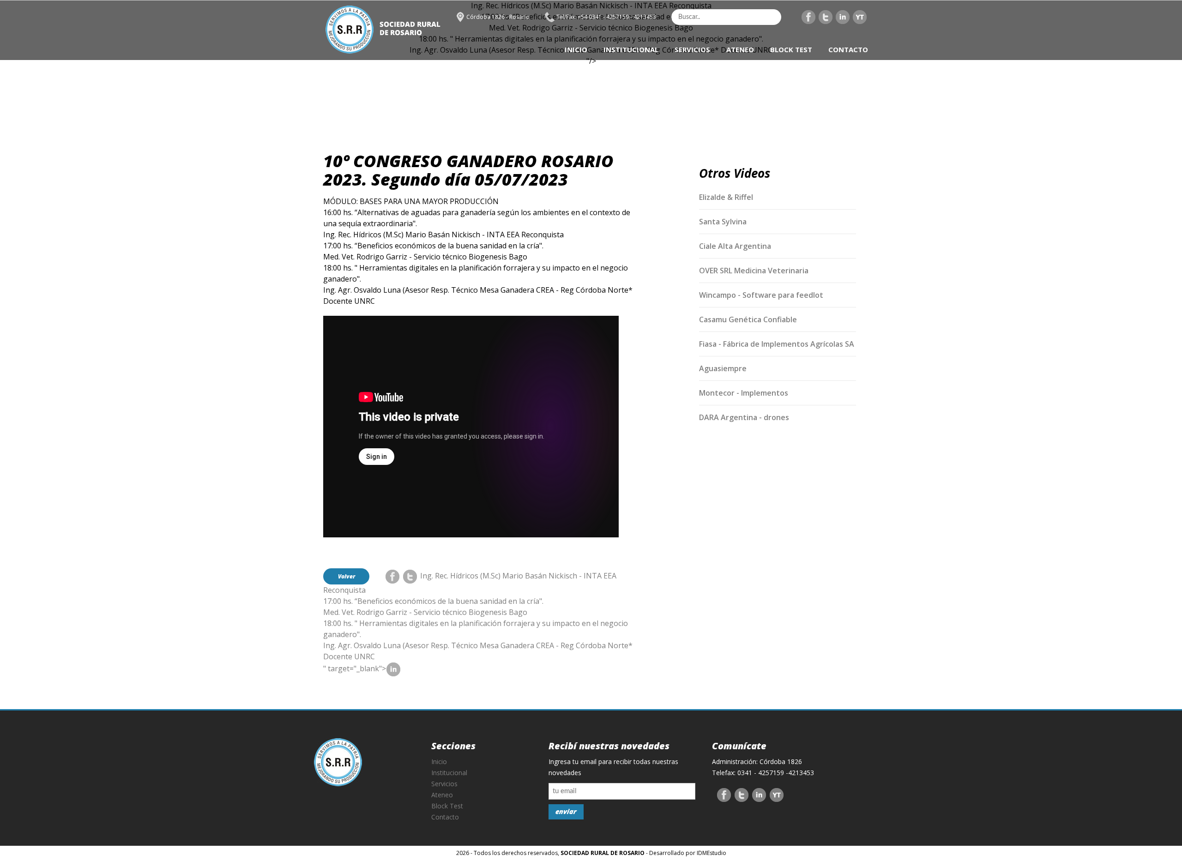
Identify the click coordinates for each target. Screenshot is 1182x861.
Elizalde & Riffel (726, 197)
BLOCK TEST (791, 49)
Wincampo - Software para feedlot (761, 295)
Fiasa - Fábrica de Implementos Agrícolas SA (776, 344)
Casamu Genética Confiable (748, 319)
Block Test (447, 805)
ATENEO (740, 49)
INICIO (576, 49)
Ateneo (442, 794)
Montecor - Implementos (743, 393)
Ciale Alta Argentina (735, 246)
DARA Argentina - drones (744, 417)
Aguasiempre (723, 368)
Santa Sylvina (723, 222)
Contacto (445, 817)
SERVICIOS (692, 49)
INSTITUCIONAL (630, 49)
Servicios (444, 783)
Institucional (449, 772)
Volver (346, 576)
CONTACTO (848, 49)
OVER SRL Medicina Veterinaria (753, 270)
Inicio (439, 761)
